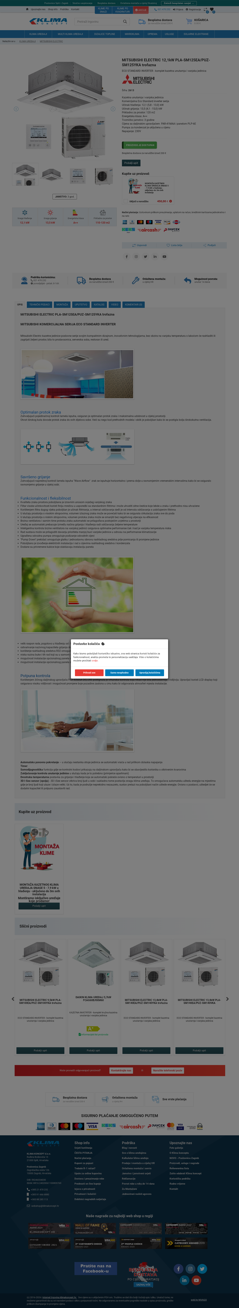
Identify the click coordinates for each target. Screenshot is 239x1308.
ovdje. (95, 660)
